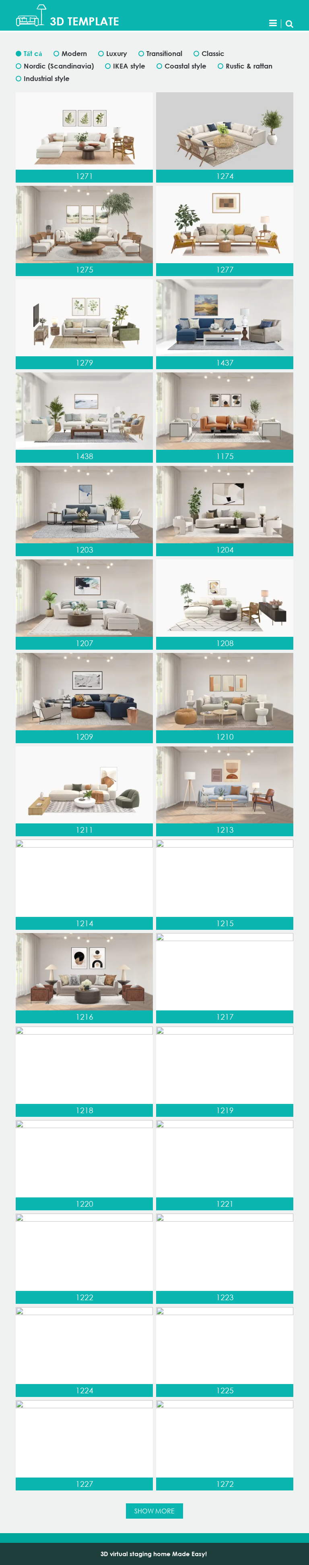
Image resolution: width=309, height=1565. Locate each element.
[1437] (224, 318)
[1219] (224, 1065)
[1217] (224, 971)
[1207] (84, 598)
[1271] (84, 131)
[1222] (84, 1252)
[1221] (224, 1158)
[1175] (224, 411)
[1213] (224, 785)
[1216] (84, 971)
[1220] (84, 1158)
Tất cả (33, 53)
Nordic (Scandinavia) (59, 66)
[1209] (84, 691)
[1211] (84, 785)
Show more (154, 1511)
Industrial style (47, 78)
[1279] (84, 318)
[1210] (224, 691)
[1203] (84, 504)
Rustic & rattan (249, 66)
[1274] (224, 131)
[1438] (84, 411)
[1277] (224, 224)
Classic (213, 53)
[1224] (84, 1345)
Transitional (164, 53)
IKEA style (129, 66)
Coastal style (185, 66)
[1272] (224, 1439)
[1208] (224, 598)
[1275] (84, 224)
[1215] (224, 878)
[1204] (224, 504)
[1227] (84, 1439)
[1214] (84, 878)
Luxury (116, 53)
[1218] (84, 1065)
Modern (74, 53)
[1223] (224, 1252)
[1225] (224, 1345)
